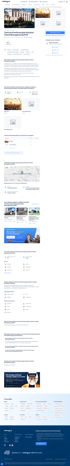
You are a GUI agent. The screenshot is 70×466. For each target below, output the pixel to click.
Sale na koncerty (27, 54)
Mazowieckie (29, 403)
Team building (39, 408)
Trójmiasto (12, 417)
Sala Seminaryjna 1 (27, 111)
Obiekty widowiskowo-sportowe (61, 412)
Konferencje (38, 403)
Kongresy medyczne (24, 49)
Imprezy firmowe (16, 49)
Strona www (55, 52)
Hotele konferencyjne (59, 403)
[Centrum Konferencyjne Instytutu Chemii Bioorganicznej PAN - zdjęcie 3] (58, 13)
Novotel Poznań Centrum (8, 217)
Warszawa (7, 403)
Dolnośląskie (23, 403)
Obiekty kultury (57, 415)
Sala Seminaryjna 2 (8, 129)
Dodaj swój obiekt (28, 437)
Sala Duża (6, 111)
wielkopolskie (20, 37)
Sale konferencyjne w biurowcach (61, 406)
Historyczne (44, 417)
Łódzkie (22, 408)
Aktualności (53, 4)
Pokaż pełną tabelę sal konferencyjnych (12, 152)
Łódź (16, 406)
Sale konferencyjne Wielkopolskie (18, 7)
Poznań (16, 37)
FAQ (47, 4)
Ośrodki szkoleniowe (58, 417)
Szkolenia (28, 52)
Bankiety (9, 49)
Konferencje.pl (7, 7)
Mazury (6, 417)
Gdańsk (6, 408)
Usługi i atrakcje (37, 4)
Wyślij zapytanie (11, 237)
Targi (33, 52)
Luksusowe (45, 419)
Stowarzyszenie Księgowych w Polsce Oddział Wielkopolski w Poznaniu (34, 218)
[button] (33, 2)
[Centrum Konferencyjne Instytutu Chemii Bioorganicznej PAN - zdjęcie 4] (42, 23)
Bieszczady (12, 419)
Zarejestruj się (17, 437)
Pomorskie (23, 406)
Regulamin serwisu (49, 459)
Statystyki (16, 441)
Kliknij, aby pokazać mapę (22, 174)
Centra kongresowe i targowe (10, 30)
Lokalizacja (24, 4)
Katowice (11, 408)
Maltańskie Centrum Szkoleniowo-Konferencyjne (21, 218)
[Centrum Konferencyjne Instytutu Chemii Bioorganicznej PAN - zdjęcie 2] (42, 13)
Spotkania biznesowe (40, 410)
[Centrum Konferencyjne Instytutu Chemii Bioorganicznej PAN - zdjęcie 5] (58, 23)
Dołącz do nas (41, 443)
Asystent (16, 440)
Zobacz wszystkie (35, 203)
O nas (5, 437)
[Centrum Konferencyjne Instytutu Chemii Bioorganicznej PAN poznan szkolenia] (19, 18)
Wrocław (6, 406)
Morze (22, 417)
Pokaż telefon (56, 47)
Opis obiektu (7, 4)
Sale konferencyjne (15, 4)
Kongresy (22, 52)
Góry (26, 417)
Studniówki (10, 54)
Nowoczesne (38, 419)
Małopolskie (23, 410)
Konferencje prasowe (18, 54)
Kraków (12, 403)
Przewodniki (6, 441)
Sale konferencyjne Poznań (31, 7)
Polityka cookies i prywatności (60, 459)
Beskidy (6, 419)
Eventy (44, 403)
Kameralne (38, 417)
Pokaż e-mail (56, 50)
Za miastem (23, 419)
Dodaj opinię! (25, 325)
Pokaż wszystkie (7, 272)
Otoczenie (30, 4)
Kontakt (5, 440)
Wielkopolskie (28, 408)
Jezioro (30, 417)
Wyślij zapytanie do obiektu (55, 32)
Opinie (43, 4)
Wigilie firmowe (46, 408)
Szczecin (6, 410)
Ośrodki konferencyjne (59, 408)
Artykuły (5, 438)
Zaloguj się (17, 438)
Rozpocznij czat (20, 237)
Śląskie (28, 406)
